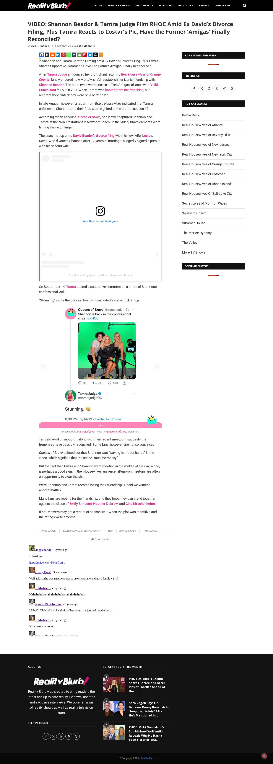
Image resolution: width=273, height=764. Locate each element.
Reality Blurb (147, 758)
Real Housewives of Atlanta (202, 125)
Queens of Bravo (88, 117)
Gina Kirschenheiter (140, 504)
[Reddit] (52, 55)
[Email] (79, 55)
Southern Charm (194, 213)
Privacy (204, 5)
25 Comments (87, 45)
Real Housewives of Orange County (81, 531)
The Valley (189, 242)
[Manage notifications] (264, 756)
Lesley (147, 136)
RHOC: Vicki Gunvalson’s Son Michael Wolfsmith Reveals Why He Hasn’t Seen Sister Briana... (146, 733)
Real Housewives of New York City (207, 154)
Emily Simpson (80, 504)
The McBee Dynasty (197, 233)
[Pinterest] (63, 55)
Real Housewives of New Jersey (206, 144)
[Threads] (95, 55)
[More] (101, 55)
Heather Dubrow (105, 504)
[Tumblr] (74, 55)
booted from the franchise (124, 90)
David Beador (83, 136)
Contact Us (222, 5)
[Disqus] (100, 589)
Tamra (71, 287)
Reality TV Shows (119, 5)
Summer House (193, 223)
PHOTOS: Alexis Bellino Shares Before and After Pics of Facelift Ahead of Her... (147, 685)
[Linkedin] (58, 55)
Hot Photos (144, 5)
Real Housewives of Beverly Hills (206, 135)
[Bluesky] (90, 55)
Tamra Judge (57, 74)
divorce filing (105, 136)
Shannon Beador (51, 85)
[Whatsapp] (68, 55)
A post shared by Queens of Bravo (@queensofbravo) (100, 275)
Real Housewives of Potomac (203, 174)
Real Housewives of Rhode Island (206, 184)
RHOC (110, 531)
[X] (47, 55)
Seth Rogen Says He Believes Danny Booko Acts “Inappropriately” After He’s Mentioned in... (149, 709)
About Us (184, 5)
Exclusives (166, 5)
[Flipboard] (84, 55)
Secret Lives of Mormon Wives (204, 203)
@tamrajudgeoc (85, 431)
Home (98, 5)
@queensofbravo (116, 431)
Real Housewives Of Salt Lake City (207, 193)
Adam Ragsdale (40, 45)
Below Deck (190, 115)
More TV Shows (193, 252)
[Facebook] (41, 55)
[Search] (243, 5)
